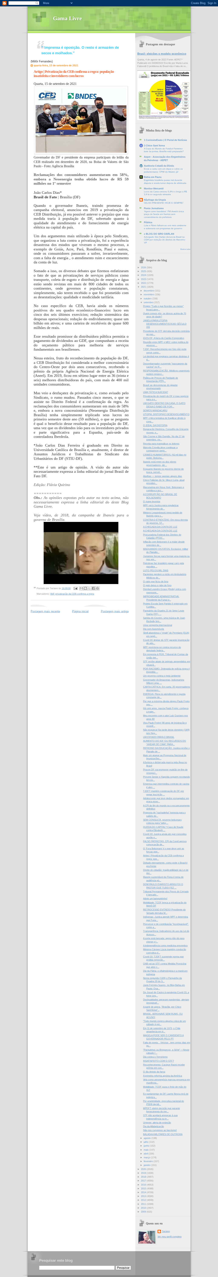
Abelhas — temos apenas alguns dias (162, 476)
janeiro (147, 1165)
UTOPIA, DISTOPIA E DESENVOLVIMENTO (166, 414)
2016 (144, 1184)
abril (146, 1153)
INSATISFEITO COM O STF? (158, 1061)
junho (147, 1145)
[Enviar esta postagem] (75, 588)
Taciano (166, 1231)
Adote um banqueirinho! (155, 898)
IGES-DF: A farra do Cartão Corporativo (163, 338)
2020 (144, 1169)
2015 (144, 1188)
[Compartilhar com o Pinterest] (97, 588)
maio (146, 1149)
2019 (144, 1173)
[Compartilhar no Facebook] (93, 588)
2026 (144, 267)
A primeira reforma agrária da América (162, 1075)
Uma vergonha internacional (157, 625)
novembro (149, 294)
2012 (144, 1200)
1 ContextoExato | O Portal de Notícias (165, 140)
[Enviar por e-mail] (81, 588)
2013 (144, 1196)
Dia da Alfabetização (153, 1126)
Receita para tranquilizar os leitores (161, 443)
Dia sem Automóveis (153, 629)
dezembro (149, 290)
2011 (144, 1204)
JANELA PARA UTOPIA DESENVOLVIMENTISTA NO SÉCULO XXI (164, 323)
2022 (144, 283)
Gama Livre (67, 18)
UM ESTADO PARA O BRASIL (158, 737)
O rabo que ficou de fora (155, 581)
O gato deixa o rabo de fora (157, 585)
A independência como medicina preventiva (165, 945)
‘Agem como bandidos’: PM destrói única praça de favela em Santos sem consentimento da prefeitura (164, 214)
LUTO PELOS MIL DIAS (155, 570)
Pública (148, 222)
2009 (144, 1211)
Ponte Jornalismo (154, 208)
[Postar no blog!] (85, 588)
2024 (144, 275)
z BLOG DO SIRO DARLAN (159, 234)
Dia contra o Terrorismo (155, 1057)
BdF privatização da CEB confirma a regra (72, 594)
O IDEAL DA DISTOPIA (155, 425)
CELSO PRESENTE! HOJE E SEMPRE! (163, 203)
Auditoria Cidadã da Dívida (159, 165)
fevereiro (148, 1161)
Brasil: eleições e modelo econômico (161, 53)
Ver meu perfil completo (170, 1236)
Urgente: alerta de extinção (157, 1122)
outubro (148, 298)
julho (146, 1142)
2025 (144, 271)
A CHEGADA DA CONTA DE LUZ (160, 527)
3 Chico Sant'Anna (154, 145)
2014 (144, 1192)
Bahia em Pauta (152, 177)
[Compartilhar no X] (89, 588)
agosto (147, 1138)
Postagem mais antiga (115, 611)
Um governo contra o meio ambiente (162, 675)
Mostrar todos (185, 249)
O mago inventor (151, 501)
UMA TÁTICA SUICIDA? (155, 392)
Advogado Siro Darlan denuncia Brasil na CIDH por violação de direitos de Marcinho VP (164, 240)
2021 (144, 287)
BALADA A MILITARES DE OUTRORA (162, 1134)
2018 (144, 1177)
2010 (144, 1208)
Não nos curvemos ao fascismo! (160, 1130)
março (147, 1157)
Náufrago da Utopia (155, 200)
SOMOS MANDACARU (155, 410)
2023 (144, 279)
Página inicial (80, 611)
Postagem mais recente (45, 611)
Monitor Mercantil (154, 188)
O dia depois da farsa (154, 1071)
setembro (149, 302)
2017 (144, 1180)
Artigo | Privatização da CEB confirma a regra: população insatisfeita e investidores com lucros (74, 74)
